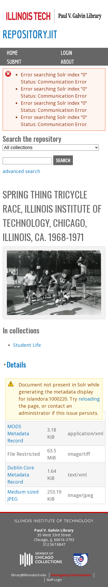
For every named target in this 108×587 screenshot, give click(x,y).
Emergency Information (71, 575)
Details (16, 364)
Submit (14, 61)
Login (66, 52)
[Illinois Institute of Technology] (54, 521)
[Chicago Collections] (41, 565)
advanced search (21, 171)
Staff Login (54, 580)
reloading (89, 399)
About (67, 61)
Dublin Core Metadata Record (20, 474)
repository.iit (30, 34)
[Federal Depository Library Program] (80, 565)
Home (12, 52)
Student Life (27, 345)
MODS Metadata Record (18, 433)
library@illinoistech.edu (28, 575)
